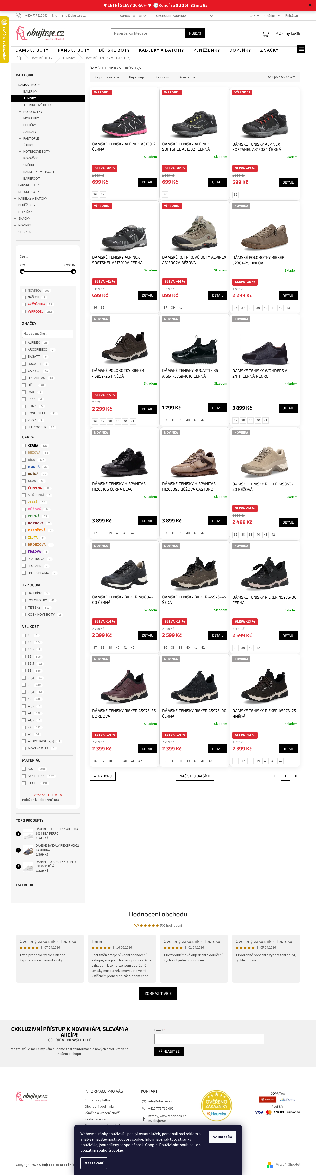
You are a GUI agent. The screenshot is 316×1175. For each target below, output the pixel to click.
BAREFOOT (31, 178)
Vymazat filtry (45, 794)
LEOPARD (37, 565)
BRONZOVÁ (40, 544)
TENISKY (29, 98)
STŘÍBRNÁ (39, 495)
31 (296, 776)
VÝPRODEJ (40, 311)
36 (34, 642)
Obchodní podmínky (171, 16)
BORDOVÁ (39, 523)
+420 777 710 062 (160, 1108)
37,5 (35, 663)
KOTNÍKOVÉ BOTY (36, 151)
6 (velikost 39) (41, 748)
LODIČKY (29, 125)
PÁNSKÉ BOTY (28, 185)
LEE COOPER (41, 427)
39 (34, 684)
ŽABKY (28, 145)
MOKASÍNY (31, 118)
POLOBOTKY (32, 111)
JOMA (35, 406)
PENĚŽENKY (26, 205)
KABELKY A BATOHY (32, 198)
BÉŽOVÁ (38, 452)
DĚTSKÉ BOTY (28, 191)
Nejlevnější (137, 77)
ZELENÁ (37, 516)
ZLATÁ (36, 502)
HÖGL (36, 385)
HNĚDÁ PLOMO (41, 572)
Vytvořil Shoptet (288, 1164)
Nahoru (105, 776)
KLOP (35, 420)
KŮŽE (36, 768)
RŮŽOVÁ (38, 509)
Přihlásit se (169, 1051)
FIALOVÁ (37, 551)
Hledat (195, 33)
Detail (147, 182)
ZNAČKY (24, 218)
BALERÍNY (30, 91)
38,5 (35, 677)
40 (34, 698)
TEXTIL (37, 783)
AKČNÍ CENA (40, 304)
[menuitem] (32, 50)
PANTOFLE (31, 138)
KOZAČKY (30, 158)
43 (33, 734)
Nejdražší (163, 77)
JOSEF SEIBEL (42, 413)
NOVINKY (24, 225)
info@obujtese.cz (161, 1101)
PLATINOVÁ (39, 558)
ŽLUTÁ (36, 537)
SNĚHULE (29, 165)
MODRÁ (37, 466)
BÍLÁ (36, 459)
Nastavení (94, 1163)
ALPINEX (37, 342)
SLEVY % (24, 232)
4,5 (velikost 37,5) (44, 741)
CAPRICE (38, 370)
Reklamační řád (96, 1119)
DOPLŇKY (25, 212)
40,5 (34, 706)
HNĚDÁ (37, 473)
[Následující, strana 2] (285, 776)
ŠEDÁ (35, 480)
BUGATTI (37, 363)
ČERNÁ (37, 445)
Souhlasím (222, 1137)
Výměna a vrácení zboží (102, 1113)
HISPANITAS (40, 377)
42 (34, 727)
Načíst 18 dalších (195, 776)
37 (34, 656)
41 (34, 713)
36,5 (34, 649)
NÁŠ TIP (36, 297)
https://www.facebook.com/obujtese (167, 1118)
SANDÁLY (29, 131)
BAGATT (37, 356)
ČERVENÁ (38, 488)
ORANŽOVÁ (39, 530)
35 (32, 635)
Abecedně (187, 77)
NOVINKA (38, 290)
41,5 (34, 720)
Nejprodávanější (107, 77)
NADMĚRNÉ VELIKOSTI (39, 171)
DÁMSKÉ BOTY (29, 84)
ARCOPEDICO (40, 349)
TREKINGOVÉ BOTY (37, 105)
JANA (35, 399)
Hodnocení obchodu (158, 914)
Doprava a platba (132, 16)
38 (34, 670)
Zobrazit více (158, 993)
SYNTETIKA (41, 776)
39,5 (35, 691)
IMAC (34, 392)
